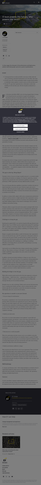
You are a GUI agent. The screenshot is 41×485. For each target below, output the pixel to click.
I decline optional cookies (20, 129)
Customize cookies (20, 131)
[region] (20, 121)
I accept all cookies (20, 125)
